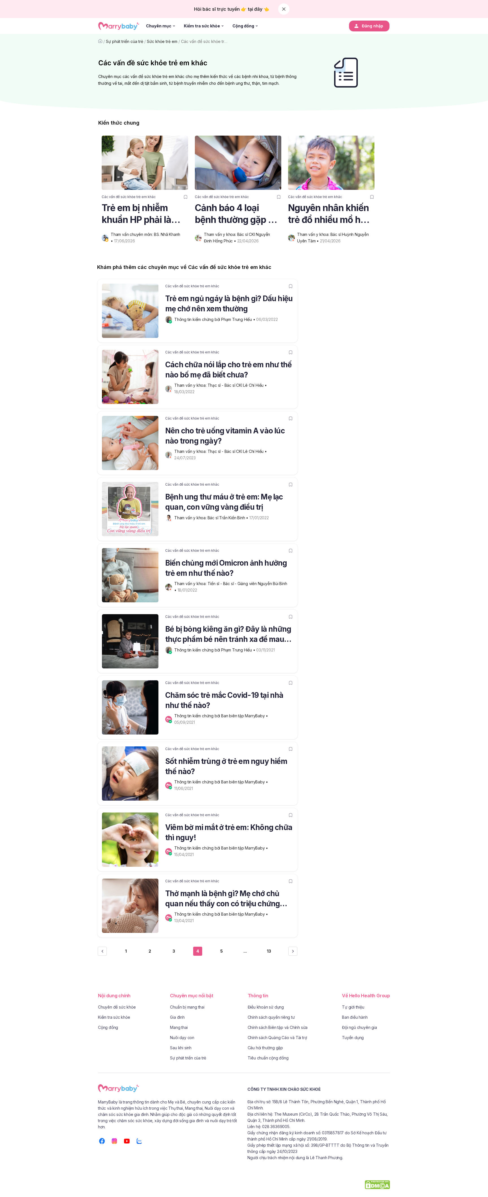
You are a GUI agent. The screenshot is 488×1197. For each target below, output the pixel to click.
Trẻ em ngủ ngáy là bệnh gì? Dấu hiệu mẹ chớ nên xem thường (229, 303)
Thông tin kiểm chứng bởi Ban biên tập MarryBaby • (221, 715)
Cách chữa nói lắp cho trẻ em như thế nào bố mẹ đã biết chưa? (228, 369)
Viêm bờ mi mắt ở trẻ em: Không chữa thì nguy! (228, 832)
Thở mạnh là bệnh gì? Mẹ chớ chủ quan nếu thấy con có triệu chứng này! (222, 899)
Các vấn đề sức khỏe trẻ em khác (212, 41)
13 (269, 951)
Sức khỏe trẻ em (162, 41)
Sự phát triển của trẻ (124, 41)
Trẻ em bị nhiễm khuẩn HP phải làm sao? (140, 214)
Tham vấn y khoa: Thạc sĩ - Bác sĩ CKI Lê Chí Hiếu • (221, 385)
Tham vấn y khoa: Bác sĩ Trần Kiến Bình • (211, 517)
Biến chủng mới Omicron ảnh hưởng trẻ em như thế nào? (226, 568)
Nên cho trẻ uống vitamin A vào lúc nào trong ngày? (225, 435)
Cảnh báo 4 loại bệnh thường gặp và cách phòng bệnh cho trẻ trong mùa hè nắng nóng (238, 214)
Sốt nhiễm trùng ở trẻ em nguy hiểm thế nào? (226, 766)
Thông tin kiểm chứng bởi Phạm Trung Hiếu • (215, 319)
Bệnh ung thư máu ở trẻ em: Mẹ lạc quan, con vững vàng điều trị (224, 501)
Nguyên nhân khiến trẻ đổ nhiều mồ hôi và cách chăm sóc (328, 214)
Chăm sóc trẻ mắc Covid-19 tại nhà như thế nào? (224, 700)
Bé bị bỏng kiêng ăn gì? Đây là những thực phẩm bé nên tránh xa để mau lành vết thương (228, 635)
